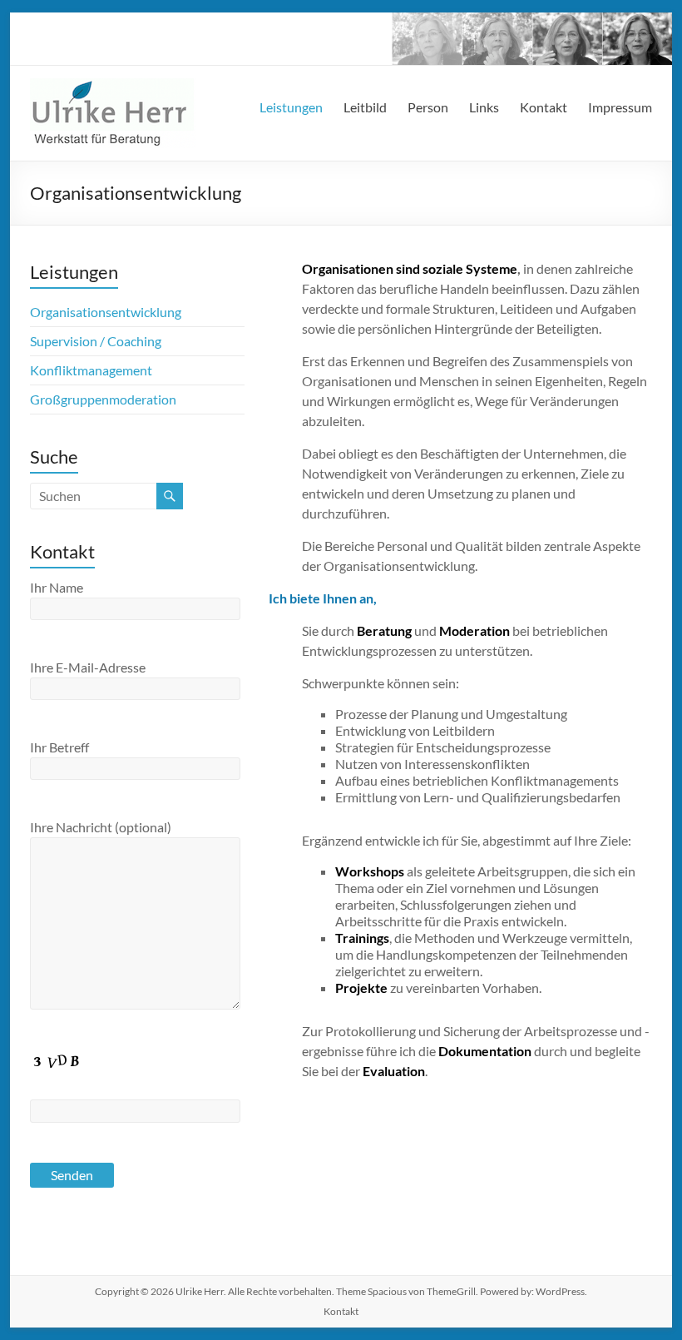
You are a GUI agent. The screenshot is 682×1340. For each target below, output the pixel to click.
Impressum (620, 107)
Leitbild (365, 107)
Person (428, 107)
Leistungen (291, 107)
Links (484, 107)
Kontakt (543, 107)
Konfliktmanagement (91, 370)
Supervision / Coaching (95, 341)
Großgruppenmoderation (103, 399)
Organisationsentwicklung (105, 312)
